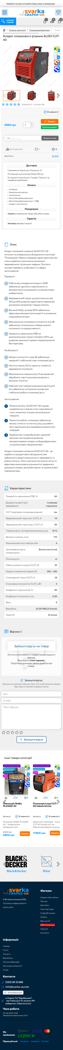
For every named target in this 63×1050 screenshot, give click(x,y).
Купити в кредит (49, 127)
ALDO (55, 156)
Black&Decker (16, 871)
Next (58, 95)
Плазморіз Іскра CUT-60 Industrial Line (45, 804)
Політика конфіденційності (15, 903)
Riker (46, 871)
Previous (4, 95)
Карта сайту (8, 907)
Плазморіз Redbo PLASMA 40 (12, 804)
